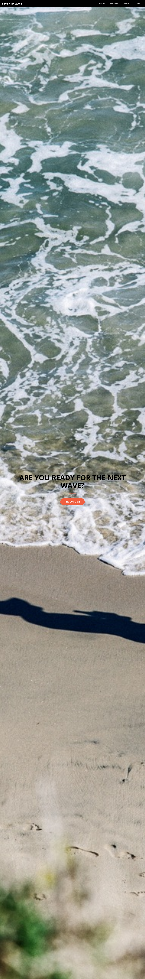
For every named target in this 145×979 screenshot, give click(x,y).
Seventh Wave (12, 3)
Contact (138, 3)
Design (126, 3)
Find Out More (72, 501)
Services (114, 3)
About (102, 3)
